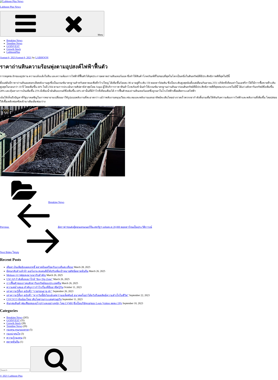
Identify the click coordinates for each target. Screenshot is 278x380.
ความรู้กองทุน (14, 337)
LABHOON (41, 57)
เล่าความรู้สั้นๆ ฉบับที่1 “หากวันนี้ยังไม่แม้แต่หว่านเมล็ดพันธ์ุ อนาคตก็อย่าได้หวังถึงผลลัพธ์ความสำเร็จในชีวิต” (67, 295)
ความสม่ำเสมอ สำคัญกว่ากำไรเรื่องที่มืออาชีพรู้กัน (34, 287)
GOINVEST (13, 46)
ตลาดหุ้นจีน (12, 341)
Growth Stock (13, 49)
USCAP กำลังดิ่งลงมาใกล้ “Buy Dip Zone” (29, 279)
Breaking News (14, 40)
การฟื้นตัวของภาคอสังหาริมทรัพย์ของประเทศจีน (33, 283)
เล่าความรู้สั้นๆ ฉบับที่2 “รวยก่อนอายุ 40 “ (29, 291)
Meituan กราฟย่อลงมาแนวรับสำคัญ (26, 275)
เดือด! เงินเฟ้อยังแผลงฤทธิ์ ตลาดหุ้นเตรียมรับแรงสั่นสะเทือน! (39, 267)
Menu (100, 35)
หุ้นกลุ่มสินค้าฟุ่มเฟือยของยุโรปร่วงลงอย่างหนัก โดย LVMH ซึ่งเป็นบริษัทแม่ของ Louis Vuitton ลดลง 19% (64, 303)
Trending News (14, 43)
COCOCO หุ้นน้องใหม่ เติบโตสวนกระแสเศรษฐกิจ (34, 299)
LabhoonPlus (13, 52)
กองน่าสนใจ (13, 333)
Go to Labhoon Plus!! (139, 5)
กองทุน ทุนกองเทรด (17, 329)
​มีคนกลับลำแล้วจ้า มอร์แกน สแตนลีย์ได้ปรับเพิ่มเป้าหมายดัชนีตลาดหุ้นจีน (47, 271)
